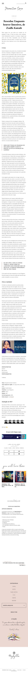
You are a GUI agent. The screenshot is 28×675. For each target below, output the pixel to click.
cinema (14, 586)
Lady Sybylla (17, 445)
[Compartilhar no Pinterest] (9, 454)
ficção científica (14, 592)
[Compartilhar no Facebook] (9, 451)
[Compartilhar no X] (19, 451)
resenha (14, 597)
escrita (13, 589)
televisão (14, 600)
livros (14, 594)
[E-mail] (19, 454)
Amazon (12, 397)
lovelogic (14, 670)
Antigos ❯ (22, 565)
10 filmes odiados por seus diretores (13, 563)
